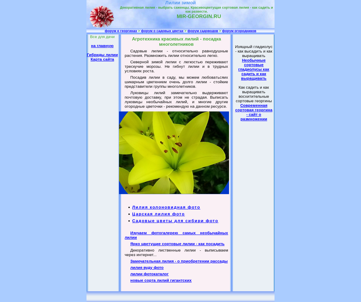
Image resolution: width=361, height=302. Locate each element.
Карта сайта (102, 59)
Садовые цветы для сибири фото (175, 220)
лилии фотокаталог (149, 274)
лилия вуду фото (147, 267)
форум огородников (239, 31)
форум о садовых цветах (162, 31)
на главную (102, 45)
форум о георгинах (121, 31)
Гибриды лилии (102, 55)
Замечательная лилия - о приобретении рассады (179, 261)
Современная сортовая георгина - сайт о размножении (253, 112)
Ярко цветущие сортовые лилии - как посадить (177, 244)
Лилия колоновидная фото (166, 207)
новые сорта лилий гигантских (161, 280)
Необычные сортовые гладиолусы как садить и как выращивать (253, 69)
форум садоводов (202, 31)
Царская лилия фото (158, 214)
